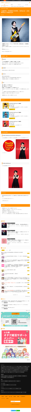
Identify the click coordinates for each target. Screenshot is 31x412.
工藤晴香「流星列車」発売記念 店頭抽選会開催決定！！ (18, 224)
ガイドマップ (3, 398)
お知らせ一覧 (2, 392)
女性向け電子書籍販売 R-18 (10, 377)
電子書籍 (20, 0)
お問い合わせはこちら (5, 200)
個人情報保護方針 (23, 396)
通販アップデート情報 (23, 392)
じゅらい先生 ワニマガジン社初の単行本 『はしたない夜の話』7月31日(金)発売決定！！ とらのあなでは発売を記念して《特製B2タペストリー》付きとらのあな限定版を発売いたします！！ (17, 261)
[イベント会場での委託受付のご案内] (3, 270)
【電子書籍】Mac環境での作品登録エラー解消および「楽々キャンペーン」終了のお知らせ (15, 304)
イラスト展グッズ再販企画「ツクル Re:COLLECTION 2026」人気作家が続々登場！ (17, 287)
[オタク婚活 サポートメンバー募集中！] (15, 343)
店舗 (7, 0)
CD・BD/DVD (7, 366)
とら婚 (12, 0)
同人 (1, 366)
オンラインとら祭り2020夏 (25, 369)
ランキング (19, 4)
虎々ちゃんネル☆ (13, 392)
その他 (28, 366)
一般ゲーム (6, 369)
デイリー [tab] (3, 250)
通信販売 (20, 366)
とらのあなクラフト (3, 388)
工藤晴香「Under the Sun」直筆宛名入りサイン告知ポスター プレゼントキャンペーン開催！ (18, 241)
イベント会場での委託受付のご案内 (10, 269)
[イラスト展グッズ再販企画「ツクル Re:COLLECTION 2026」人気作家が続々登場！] (3, 287)
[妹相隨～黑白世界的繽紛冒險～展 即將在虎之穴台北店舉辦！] (3, 253)
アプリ (12, 369)
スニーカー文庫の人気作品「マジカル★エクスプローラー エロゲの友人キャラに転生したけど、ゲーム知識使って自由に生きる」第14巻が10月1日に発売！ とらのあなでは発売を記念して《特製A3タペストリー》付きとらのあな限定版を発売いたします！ (17, 278)
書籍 (4, 366)
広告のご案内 (10, 396)
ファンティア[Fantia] (9, 388)
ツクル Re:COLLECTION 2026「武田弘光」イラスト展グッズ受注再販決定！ (16, 256)
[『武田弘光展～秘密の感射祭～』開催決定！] (3, 274)
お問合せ (7, 398)
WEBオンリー (14, 0)
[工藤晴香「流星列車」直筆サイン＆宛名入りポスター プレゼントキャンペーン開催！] (4, 232)
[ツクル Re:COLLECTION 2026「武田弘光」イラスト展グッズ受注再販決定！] (3, 257)
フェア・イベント (14, 366)
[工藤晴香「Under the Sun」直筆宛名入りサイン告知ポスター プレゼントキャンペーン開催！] (4, 241)
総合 (4, 4)
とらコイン (10, 0)
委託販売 (3, 396)
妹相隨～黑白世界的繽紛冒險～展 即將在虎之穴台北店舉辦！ (14, 252)
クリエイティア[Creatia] (15, 388)
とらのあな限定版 (24, 366)
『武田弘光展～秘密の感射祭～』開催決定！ (11, 273)
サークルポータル (23, 0)
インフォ (5, 0)
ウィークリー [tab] (6, 250)
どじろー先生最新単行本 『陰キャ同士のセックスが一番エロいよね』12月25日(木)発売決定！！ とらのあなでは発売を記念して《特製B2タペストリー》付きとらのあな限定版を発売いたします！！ (17, 291)
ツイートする (13, 410)
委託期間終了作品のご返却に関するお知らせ (8, 307)
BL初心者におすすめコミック (17, 369)
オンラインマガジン (8, 392)
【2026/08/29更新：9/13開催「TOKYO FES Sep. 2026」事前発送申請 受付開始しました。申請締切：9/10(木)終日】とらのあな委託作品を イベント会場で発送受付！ (15, 301)
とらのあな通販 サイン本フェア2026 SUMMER (17, 283)
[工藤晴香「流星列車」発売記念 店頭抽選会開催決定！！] (4, 225)
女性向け (12, 4)
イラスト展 (17, 0)
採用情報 (14, 396)
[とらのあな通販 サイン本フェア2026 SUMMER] (3, 283)
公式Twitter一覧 (18, 392)
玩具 (10, 366)
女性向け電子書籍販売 (3, 377)
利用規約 (18, 396)
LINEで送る (18, 410)
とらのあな (2, 0)
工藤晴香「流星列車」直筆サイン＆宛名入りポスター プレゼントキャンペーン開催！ (18, 232)
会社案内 (6, 396)
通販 (6, 0)
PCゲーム (2, 369)
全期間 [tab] (10, 250)
